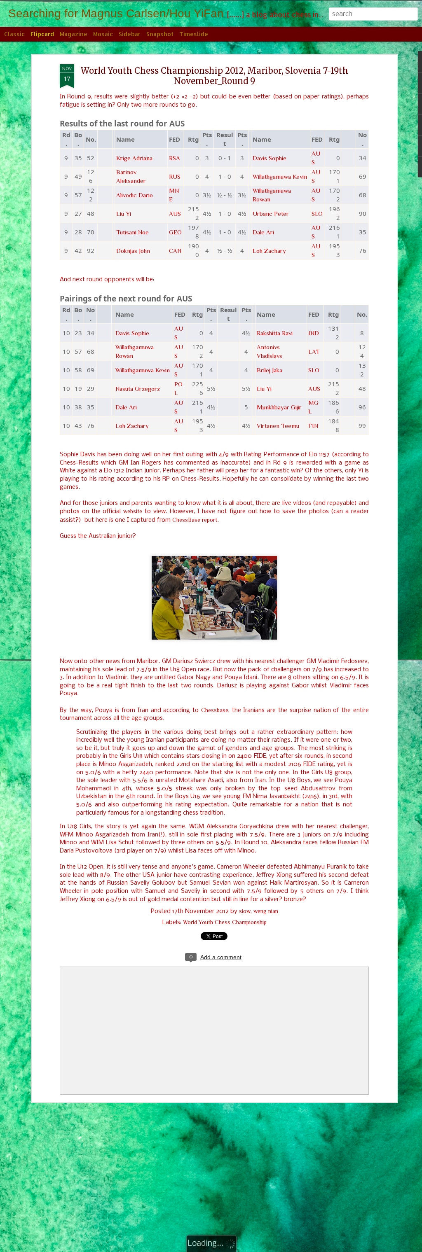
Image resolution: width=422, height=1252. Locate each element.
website (132, 511)
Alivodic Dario (134, 195)
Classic (14, 33)
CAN (175, 250)
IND (313, 332)
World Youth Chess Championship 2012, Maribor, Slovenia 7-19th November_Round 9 (214, 75)
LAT (314, 351)
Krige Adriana (134, 157)
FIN (313, 425)
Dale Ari (263, 232)
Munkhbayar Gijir (279, 407)
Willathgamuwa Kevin (280, 176)
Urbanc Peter (271, 213)
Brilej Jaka (269, 370)
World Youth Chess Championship (225, 922)
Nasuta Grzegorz (137, 388)
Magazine (73, 33)
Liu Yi (123, 213)
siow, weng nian (258, 911)
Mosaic (103, 33)
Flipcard (42, 33)
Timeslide (193, 33)
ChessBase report (194, 519)
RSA (174, 157)
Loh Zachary (269, 250)
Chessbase (214, 710)
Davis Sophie (269, 157)
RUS (175, 176)
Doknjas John (133, 250)
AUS (175, 213)
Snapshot (159, 33)
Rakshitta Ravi (275, 332)
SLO (317, 213)
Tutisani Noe (132, 232)
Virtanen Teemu (278, 425)
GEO (175, 232)
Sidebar (130, 33)
